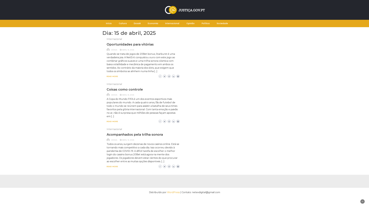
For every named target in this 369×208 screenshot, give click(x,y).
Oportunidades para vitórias (130, 44)
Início (109, 23)
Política (206, 23)
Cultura (123, 23)
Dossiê (137, 23)
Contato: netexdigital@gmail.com (201, 192)
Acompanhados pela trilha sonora (135, 134)
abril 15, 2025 (128, 50)
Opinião (190, 23)
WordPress (173, 192)
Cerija (114, 50)
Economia (153, 23)
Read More (112, 76)
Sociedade (222, 23)
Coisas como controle (125, 89)
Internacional (172, 23)
